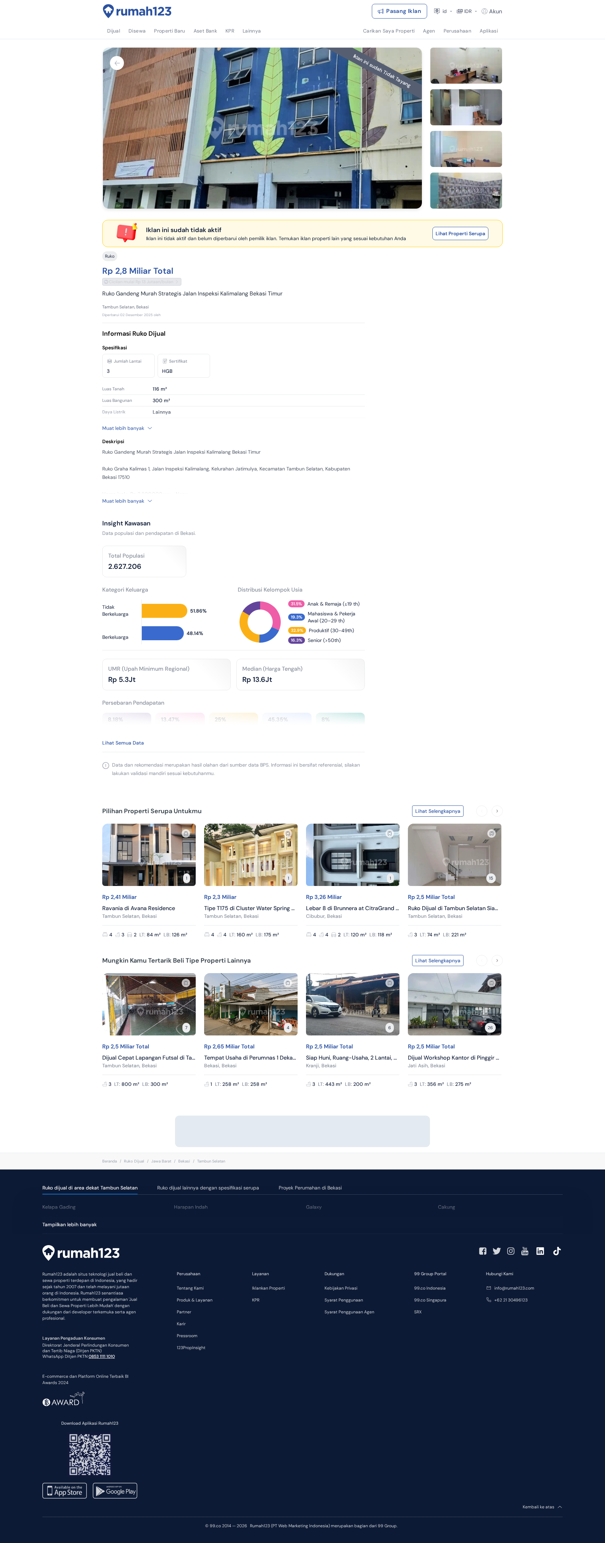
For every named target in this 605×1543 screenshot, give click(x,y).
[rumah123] (80, 1254)
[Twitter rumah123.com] (497, 1251)
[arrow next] (497, 811)
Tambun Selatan (211, 1161)
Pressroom (187, 1336)
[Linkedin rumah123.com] (540, 1251)
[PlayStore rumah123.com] (115, 1491)
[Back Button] (117, 63)
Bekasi (184, 1161)
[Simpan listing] (186, 833)
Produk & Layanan (195, 1300)
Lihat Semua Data (123, 743)
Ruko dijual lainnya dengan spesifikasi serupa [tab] (208, 1188)
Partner (184, 1312)
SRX (418, 1312)
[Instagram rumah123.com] (511, 1251)
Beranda (109, 1161)
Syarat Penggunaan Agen (349, 1312)
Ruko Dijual (134, 1161)
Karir (181, 1324)
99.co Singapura (430, 1300)
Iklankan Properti (268, 1288)
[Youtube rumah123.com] (525, 1251)
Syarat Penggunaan (344, 1300)
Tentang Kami (190, 1288)
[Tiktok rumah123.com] (557, 1251)
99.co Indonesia (430, 1288)
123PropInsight (191, 1347)
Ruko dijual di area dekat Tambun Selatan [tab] (90, 1188)
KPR (255, 1300)
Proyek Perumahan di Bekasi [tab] (310, 1188)
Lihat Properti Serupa (460, 233)
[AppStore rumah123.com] (64, 1491)
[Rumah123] (137, 11)
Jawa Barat (161, 1161)
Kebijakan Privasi (341, 1288)
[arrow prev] (481, 811)
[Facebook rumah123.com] (483, 1251)
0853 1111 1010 (102, 1356)
